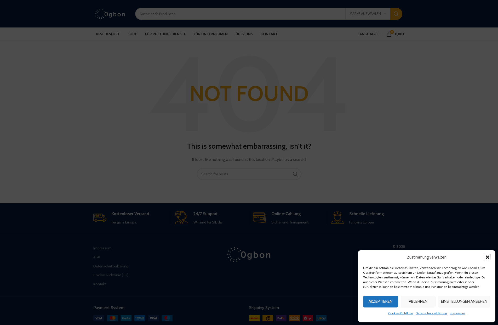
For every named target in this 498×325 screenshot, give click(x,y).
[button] (487, 257)
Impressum (457, 313)
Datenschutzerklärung (431, 313)
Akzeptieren (380, 301)
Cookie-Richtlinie (400, 313)
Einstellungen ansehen (464, 301)
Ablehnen (418, 301)
